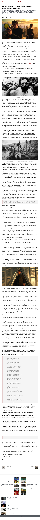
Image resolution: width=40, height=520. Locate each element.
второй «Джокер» (29, 63)
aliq (3, 17)
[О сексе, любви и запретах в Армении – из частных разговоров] (3, 498)
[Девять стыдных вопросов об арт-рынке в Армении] (16, 493)
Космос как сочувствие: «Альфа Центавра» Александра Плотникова (32, 478)
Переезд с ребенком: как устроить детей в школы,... (13, 509)
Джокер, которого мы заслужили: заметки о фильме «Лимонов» (7, 481)
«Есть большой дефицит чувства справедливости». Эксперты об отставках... (33, 492)
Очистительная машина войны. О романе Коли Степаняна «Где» (7, 489)
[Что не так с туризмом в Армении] (23, 489)
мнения (22, 475)
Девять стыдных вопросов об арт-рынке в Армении (7, 492)
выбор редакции (4, 475)
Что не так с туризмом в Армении (33, 488)
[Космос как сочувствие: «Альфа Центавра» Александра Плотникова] (23, 478)
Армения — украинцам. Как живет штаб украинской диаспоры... (13, 513)
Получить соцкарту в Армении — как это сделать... (13, 501)
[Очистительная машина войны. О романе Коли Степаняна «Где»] (16, 489)
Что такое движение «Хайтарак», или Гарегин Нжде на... (13, 505)
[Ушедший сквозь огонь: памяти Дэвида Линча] (23, 482)
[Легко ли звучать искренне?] (16, 478)
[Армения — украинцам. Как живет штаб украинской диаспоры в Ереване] (3, 513)
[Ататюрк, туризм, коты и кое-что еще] (16, 485)
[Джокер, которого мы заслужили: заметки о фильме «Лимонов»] (16, 482)
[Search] (37, 1)
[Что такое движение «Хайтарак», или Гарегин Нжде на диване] (3, 505)
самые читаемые (4, 495)
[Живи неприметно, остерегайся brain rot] (23, 485)
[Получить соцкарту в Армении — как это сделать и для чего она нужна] (3, 502)
